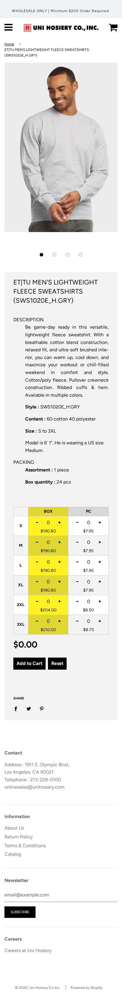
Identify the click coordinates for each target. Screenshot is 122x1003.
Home (9, 44)
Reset (57, 663)
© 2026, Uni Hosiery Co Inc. (37, 988)
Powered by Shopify (86, 988)
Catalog (12, 854)
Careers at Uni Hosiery (28, 950)
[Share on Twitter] (29, 708)
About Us (14, 828)
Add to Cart (29, 663)
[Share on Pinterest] (42, 708)
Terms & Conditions (25, 845)
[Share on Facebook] (17, 708)
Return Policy (18, 837)
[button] (41, 254)
